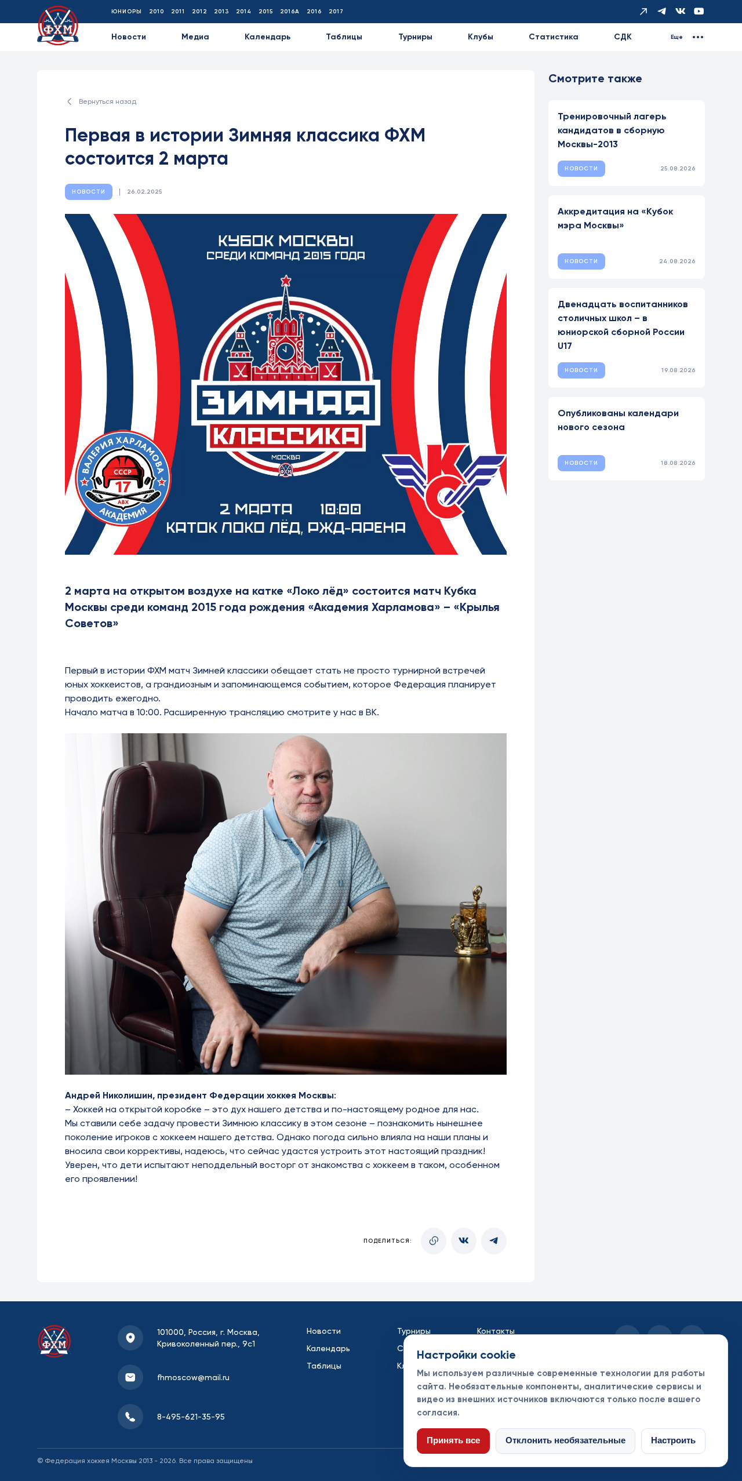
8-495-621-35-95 (191, 1416)
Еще (677, 37)
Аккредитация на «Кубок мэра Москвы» (615, 218)
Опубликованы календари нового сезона (618, 419)
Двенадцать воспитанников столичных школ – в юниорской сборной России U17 (623, 325)
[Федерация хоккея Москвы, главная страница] (58, 26)
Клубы (480, 37)
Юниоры (126, 11)
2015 (266, 11)
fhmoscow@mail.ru (193, 1377)
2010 (156, 11)
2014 (244, 11)
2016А (290, 11)
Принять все (453, 1440)
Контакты (496, 1331)
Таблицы (344, 37)
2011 (178, 11)
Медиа (195, 37)
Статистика (554, 37)
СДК (623, 37)
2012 (199, 11)
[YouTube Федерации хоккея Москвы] (699, 11)
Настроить (673, 1440)
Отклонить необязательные (565, 1440)
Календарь (267, 37)
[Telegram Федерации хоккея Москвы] (662, 11)
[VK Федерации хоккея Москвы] (680, 11)
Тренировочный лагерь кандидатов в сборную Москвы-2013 (612, 130)
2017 (336, 11)
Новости (128, 37)
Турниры (415, 37)
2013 (221, 11)
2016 (314, 11)
